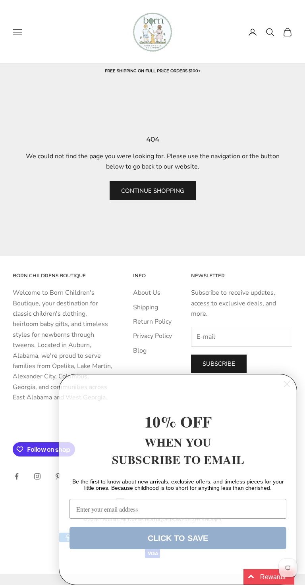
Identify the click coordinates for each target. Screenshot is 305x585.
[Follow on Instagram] (37, 476)
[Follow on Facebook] (17, 476)
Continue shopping (152, 191)
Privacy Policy (152, 336)
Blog (140, 350)
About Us (146, 292)
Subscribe (219, 364)
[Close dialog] (287, 384)
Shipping (145, 307)
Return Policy (152, 321)
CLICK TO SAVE (178, 538)
